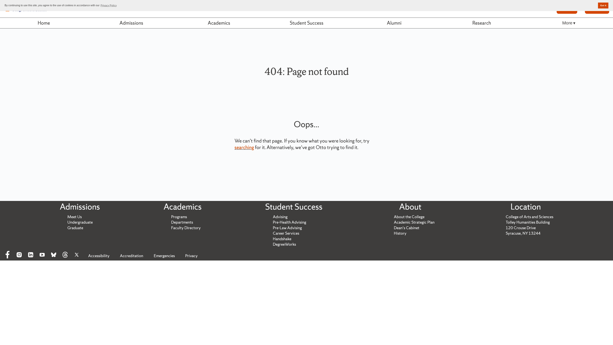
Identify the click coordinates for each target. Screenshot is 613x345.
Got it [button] (603, 5)
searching (244, 147)
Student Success (306, 23)
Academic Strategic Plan (414, 222)
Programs (179, 216)
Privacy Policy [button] (109, 5)
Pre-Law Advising (287, 227)
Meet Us (74, 216)
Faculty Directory (186, 227)
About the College (409, 216)
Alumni (394, 23)
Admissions (131, 23)
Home (44, 23)
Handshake (282, 238)
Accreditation (131, 255)
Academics (219, 23)
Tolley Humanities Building (528, 222)
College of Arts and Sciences (529, 216)
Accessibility (99, 255)
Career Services (286, 233)
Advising (280, 216)
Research (481, 23)
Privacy (191, 255)
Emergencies (164, 255)
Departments (182, 222)
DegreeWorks (284, 244)
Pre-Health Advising (289, 222)
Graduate (75, 227)
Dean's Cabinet (406, 227)
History (400, 233)
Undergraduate (80, 222)
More (567, 22)
